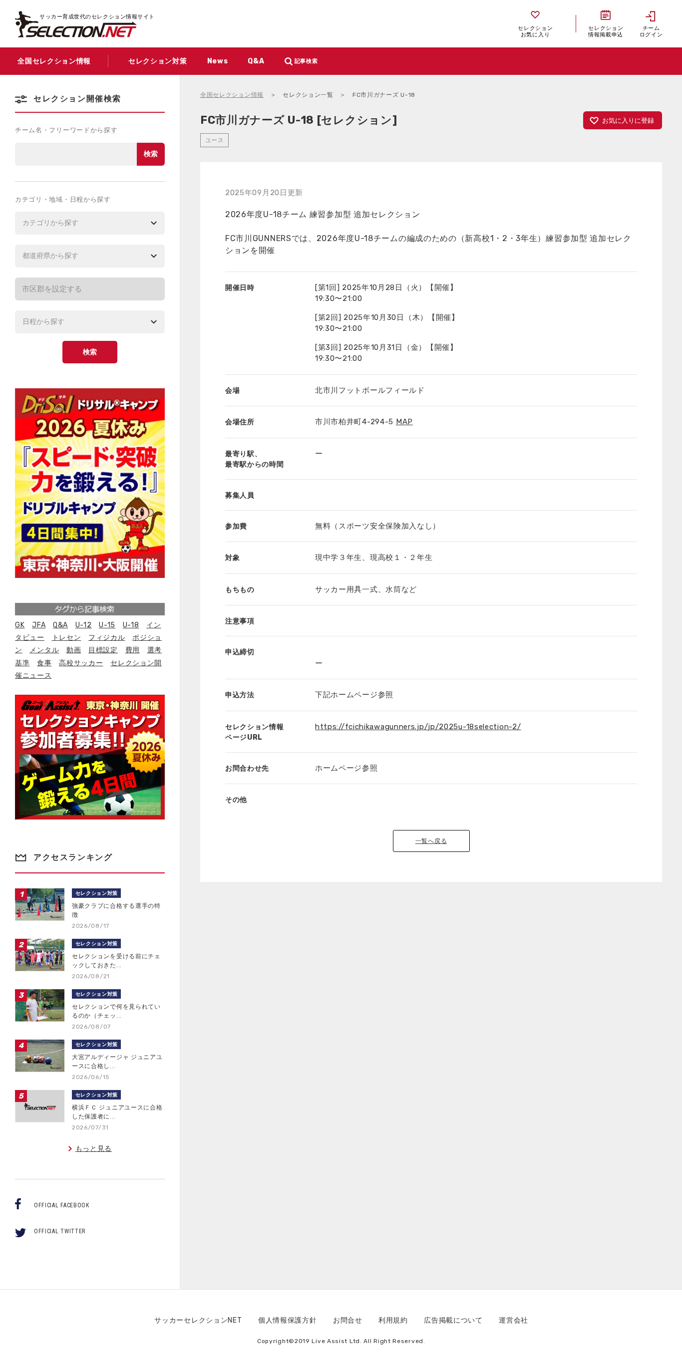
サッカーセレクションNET (198, 1320)
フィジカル (106, 637)
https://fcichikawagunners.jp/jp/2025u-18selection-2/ (418, 726)
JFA (38, 625)
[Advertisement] (431, 1061)
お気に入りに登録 (628, 120)
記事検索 (306, 61)
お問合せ (347, 1320)
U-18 (131, 625)
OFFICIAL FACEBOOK (61, 1205)
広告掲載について (453, 1320)
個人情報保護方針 (287, 1320)
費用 (132, 650)
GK (19, 625)
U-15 (107, 625)
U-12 (83, 625)
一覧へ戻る (431, 840)
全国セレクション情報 (232, 94)
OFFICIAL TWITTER (59, 1231)
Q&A (60, 625)
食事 (44, 663)
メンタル (44, 650)
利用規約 (393, 1320)
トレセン (66, 637)
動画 (73, 650)
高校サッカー (81, 663)
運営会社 (513, 1320)
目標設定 (103, 650)
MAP (404, 421)
